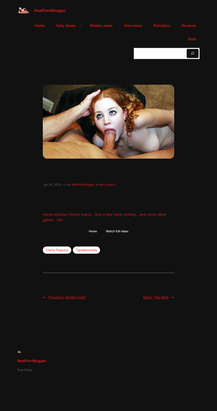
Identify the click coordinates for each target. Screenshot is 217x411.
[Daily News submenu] (81, 26)
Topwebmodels (86, 250)
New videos (107, 184)
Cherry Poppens (57, 250)
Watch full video (117, 231)
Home (93, 231)
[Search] (193, 53)
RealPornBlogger (49, 10)
